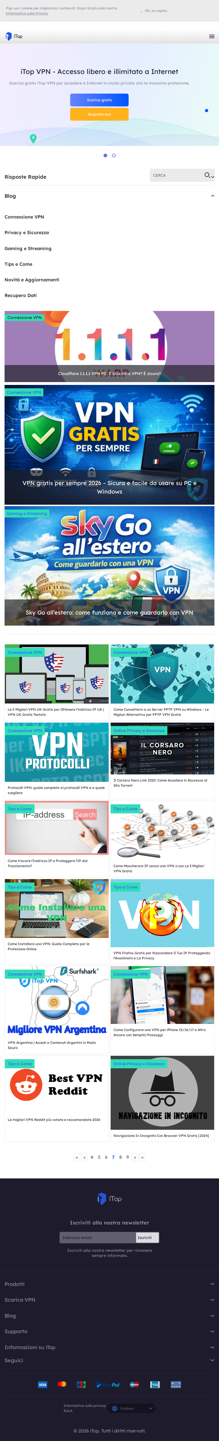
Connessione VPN (24, 217)
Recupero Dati (21, 295)
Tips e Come (18, 264)
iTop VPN (14, 36)
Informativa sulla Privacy (27, 13)
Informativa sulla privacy (85, 1405)
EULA (68, 1411)
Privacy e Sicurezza (27, 232)
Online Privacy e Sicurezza (139, 730)
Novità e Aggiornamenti (32, 280)
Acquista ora (99, 114)
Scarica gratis (99, 100)
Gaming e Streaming (28, 248)
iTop (109, 1199)
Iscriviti (145, 1237)
